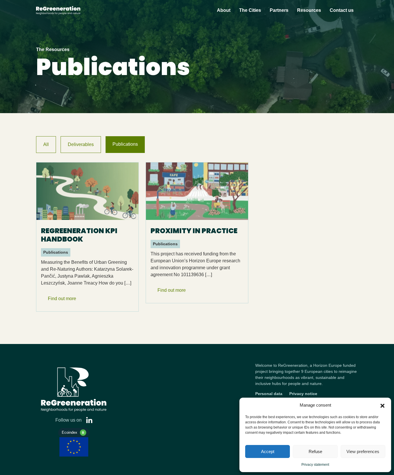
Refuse (315, 451)
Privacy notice (303, 393)
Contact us (342, 10)
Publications (125, 144)
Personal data (268, 393)
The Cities (250, 10)
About (223, 10)
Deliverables (81, 144)
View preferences (362, 451)
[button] (382, 405)
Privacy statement (315, 465)
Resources (309, 10)
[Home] (73, 10)
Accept (267, 451)
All (46, 144)
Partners (279, 10)
